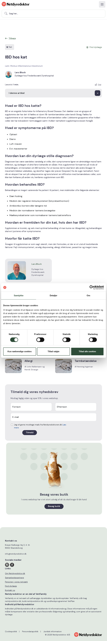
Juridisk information (52, 631)
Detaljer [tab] (53, 295)
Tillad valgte (53, 351)
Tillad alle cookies (87, 351)
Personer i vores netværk (16, 582)
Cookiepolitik (11, 631)
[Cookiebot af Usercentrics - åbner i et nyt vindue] (91, 287)
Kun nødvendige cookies (20, 351)
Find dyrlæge (11, 586)
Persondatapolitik (30, 631)
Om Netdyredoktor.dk (15, 573)
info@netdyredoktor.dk (15, 554)
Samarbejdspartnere (14, 577)
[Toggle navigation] (102, 4)
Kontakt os (10, 590)
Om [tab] (88, 295)
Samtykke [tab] (18, 295)
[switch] (40, 339)
